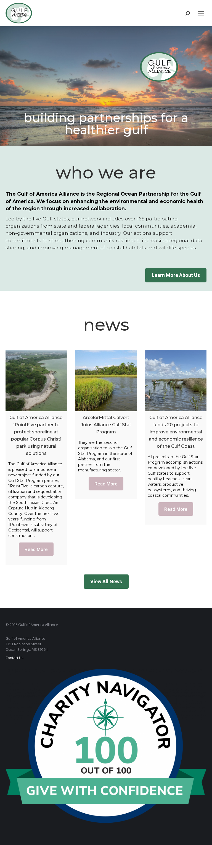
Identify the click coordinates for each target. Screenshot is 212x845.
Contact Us (14, 657)
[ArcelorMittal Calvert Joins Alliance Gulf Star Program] (106, 380)
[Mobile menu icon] (200, 13)
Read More (36, 549)
